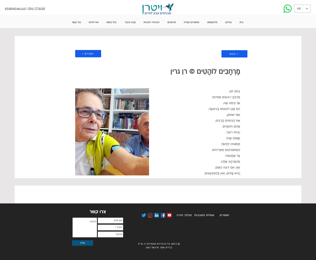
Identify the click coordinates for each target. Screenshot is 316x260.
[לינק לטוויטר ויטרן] (144, 215)
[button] (228, 22)
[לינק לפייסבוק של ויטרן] (163, 215)
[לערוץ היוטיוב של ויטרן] (169, 215)
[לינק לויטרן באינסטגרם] (150, 215)
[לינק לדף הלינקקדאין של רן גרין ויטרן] (156, 215)
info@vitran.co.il (15, 9)
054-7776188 (36, 9)
